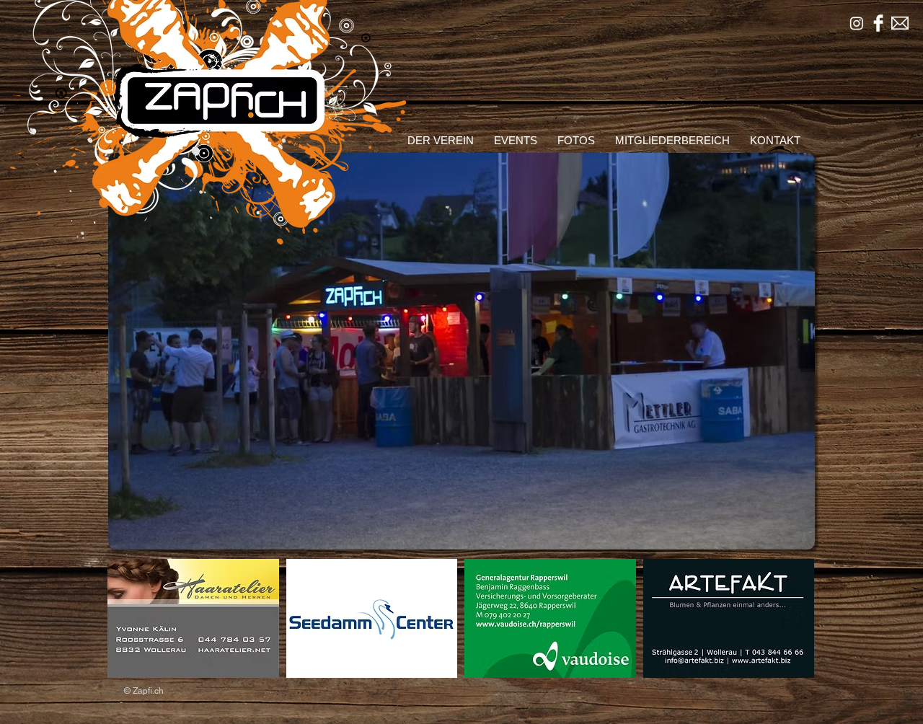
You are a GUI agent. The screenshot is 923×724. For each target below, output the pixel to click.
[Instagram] (856, 23)
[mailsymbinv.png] (900, 23)
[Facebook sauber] (878, 23)
